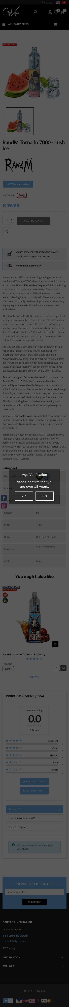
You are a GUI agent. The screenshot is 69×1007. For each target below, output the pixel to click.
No (44, 496)
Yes (24, 496)
